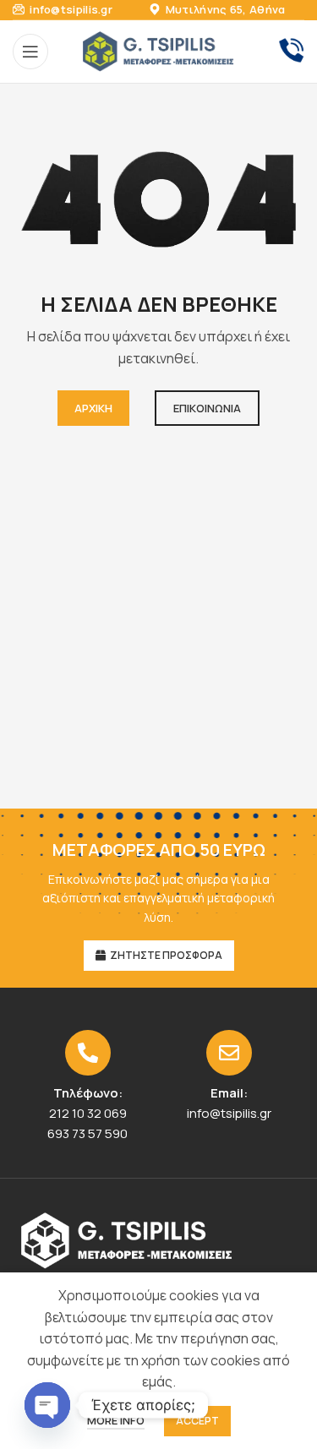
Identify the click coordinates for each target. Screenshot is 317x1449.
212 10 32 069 (88, 1113)
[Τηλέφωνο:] (88, 1053)
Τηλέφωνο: (88, 1093)
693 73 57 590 (87, 1133)
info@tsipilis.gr (69, 9)
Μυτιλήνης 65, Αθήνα (224, 9)
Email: (229, 1093)
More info (116, 1420)
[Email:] (229, 1053)
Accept (197, 1421)
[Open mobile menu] (30, 51)
